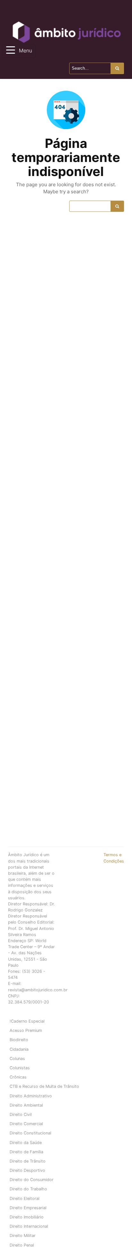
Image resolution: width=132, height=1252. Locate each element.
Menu (25, 50)
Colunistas (20, 1067)
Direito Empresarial (28, 1207)
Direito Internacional (29, 1226)
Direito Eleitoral (24, 1198)
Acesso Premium (26, 1030)
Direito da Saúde (26, 1142)
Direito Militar (23, 1235)
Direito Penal (22, 1245)
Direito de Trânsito (27, 1161)
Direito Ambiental (26, 1105)
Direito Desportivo (27, 1170)
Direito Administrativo (31, 1096)
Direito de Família (26, 1151)
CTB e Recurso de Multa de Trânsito (44, 1086)
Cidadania (19, 1049)
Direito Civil (21, 1114)
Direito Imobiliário (27, 1217)
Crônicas (18, 1077)
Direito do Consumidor (32, 1179)
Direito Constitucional (30, 1133)
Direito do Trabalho (28, 1189)
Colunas (17, 1058)
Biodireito (19, 1039)
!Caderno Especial (27, 1021)
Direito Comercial (26, 1123)
